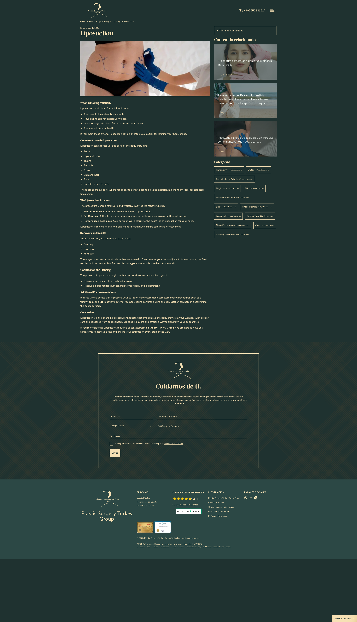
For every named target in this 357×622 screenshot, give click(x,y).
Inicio (82, 21)
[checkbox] (111, 444)
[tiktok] (251, 498)
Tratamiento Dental (145, 505)
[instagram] (256, 498)
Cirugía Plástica (143, 498)
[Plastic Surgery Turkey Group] (97, 10)
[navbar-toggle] (272, 10)
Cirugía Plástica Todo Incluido (221, 507)
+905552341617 (255, 10)
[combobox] (131, 426)
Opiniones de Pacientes (218, 511)
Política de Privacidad (173, 443)
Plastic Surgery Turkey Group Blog (104, 21)
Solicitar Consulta (343, 618)
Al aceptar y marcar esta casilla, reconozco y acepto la (149, 443)
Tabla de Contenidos (231, 30)
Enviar (115, 452)
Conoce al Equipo (216, 502)
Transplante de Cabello (147, 502)
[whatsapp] (246, 498)
